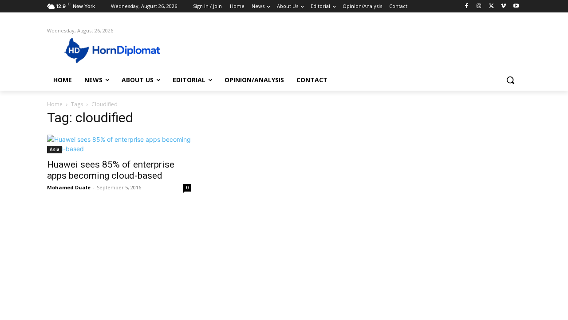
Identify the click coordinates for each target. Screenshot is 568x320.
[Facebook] (467, 6)
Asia (54, 149)
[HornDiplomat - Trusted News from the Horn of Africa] (118, 49)
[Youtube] (516, 6)
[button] (510, 80)
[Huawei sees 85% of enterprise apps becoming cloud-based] (119, 144)
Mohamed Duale (69, 187)
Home (55, 104)
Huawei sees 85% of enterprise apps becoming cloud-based (110, 170)
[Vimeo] (503, 6)
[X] (491, 6)
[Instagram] (479, 6)
